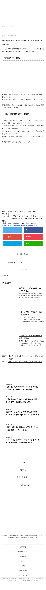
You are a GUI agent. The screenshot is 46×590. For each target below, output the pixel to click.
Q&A (23, 463)
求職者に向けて (23, 551)
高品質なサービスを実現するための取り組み (25, 362)
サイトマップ (23, 575)
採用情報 (23, 547)
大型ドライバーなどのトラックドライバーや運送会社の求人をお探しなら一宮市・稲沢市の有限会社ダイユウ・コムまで (23, 536)
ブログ (23, 561)
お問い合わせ (23, 570)
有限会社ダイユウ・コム (15, 262)
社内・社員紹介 (23, 477)
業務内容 (23, 556)
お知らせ (5, 275)
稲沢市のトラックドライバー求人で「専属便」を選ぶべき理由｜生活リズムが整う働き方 (22, 414)
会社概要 (23, 566)
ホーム (23, 542)
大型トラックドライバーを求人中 (24, 216)
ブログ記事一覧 (23, 485)
